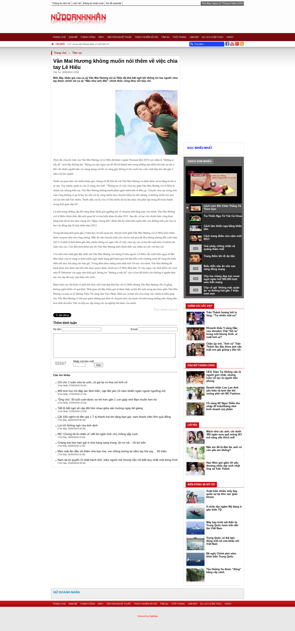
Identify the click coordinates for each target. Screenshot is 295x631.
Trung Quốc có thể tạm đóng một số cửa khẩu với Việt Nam (222, 540)
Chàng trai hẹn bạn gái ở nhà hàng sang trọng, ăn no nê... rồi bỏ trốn (102, 442)
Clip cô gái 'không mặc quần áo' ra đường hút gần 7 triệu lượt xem (221, 290)
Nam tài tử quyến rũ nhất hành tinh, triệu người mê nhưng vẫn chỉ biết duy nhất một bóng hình (118, 459)
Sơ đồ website (113, 3)
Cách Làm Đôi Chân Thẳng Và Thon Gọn (222, 207)
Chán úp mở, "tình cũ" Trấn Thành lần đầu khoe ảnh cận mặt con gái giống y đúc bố (224, 346)
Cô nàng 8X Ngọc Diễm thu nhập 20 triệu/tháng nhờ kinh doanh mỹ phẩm (223, 406)
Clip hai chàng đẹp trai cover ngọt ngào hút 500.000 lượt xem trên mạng (222, 279)
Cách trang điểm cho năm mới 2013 (223, 238)
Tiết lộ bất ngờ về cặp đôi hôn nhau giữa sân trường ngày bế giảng (100, 408)
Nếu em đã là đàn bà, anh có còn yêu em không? (224, 449)
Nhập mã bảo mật (83, 361)
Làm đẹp (194, 37)
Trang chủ (59, 37)
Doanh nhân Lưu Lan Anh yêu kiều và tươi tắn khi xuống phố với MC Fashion (223, 390)
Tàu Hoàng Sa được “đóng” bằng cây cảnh (223, 571)
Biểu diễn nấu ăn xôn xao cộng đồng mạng (219, 268)
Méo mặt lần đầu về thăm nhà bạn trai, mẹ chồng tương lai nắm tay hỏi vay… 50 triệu (112, 451)
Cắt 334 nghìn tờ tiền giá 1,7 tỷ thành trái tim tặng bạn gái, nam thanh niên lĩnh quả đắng (114, 416)
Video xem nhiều (200, 161)
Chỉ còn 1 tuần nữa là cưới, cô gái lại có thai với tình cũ (92, 382)
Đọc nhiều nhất (199, 148)
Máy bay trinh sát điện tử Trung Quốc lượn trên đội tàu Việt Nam (222, 525)
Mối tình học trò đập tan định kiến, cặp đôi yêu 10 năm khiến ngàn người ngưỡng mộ (112, 390)
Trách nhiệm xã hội (146, 37)
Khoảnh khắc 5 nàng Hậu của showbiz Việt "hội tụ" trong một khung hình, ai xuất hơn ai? (222, 333)
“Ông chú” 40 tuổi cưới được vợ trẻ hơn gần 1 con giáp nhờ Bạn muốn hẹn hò (107, 399)
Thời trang (179, 37)
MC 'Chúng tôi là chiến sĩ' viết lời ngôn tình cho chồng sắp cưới (98, 434)
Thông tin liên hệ (61, 3)
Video (230, 37)
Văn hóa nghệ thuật (119, 37)
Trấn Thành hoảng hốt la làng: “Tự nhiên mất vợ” (221, 314)
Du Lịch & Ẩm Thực (213, 37)
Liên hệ (77, 3)
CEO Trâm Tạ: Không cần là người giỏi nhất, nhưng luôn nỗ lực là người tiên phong (223, 376)
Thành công (88, 37)
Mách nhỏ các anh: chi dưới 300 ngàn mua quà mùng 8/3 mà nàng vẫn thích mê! (224, 434)
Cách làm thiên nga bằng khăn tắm (223, 227)
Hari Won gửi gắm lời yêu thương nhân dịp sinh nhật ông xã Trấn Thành (223, 465)
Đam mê (73, 37)
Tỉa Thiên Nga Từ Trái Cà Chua (223, 215)
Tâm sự (165, 37)
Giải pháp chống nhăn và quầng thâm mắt (219, 248)
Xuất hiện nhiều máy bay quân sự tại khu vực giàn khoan (221, 494)
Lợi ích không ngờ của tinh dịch (78, 425)
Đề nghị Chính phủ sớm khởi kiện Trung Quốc (221, 555)
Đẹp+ (101, 37)
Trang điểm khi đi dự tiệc (219, 256)
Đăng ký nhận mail (93, 3)
